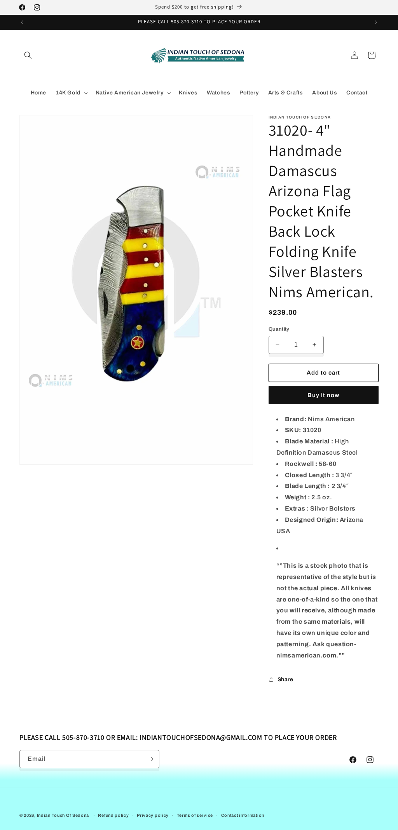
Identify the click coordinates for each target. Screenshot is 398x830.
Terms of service (195, 815)
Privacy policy (153, 815)
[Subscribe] (150, 759)
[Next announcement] (375, 22)
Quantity (279, 329)
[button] (28, 55)
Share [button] (285, 679)
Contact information (242, 815)
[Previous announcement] (22, 22)
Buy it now (323, 395)
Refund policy (113, 815)
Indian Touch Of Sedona (63, 815)
